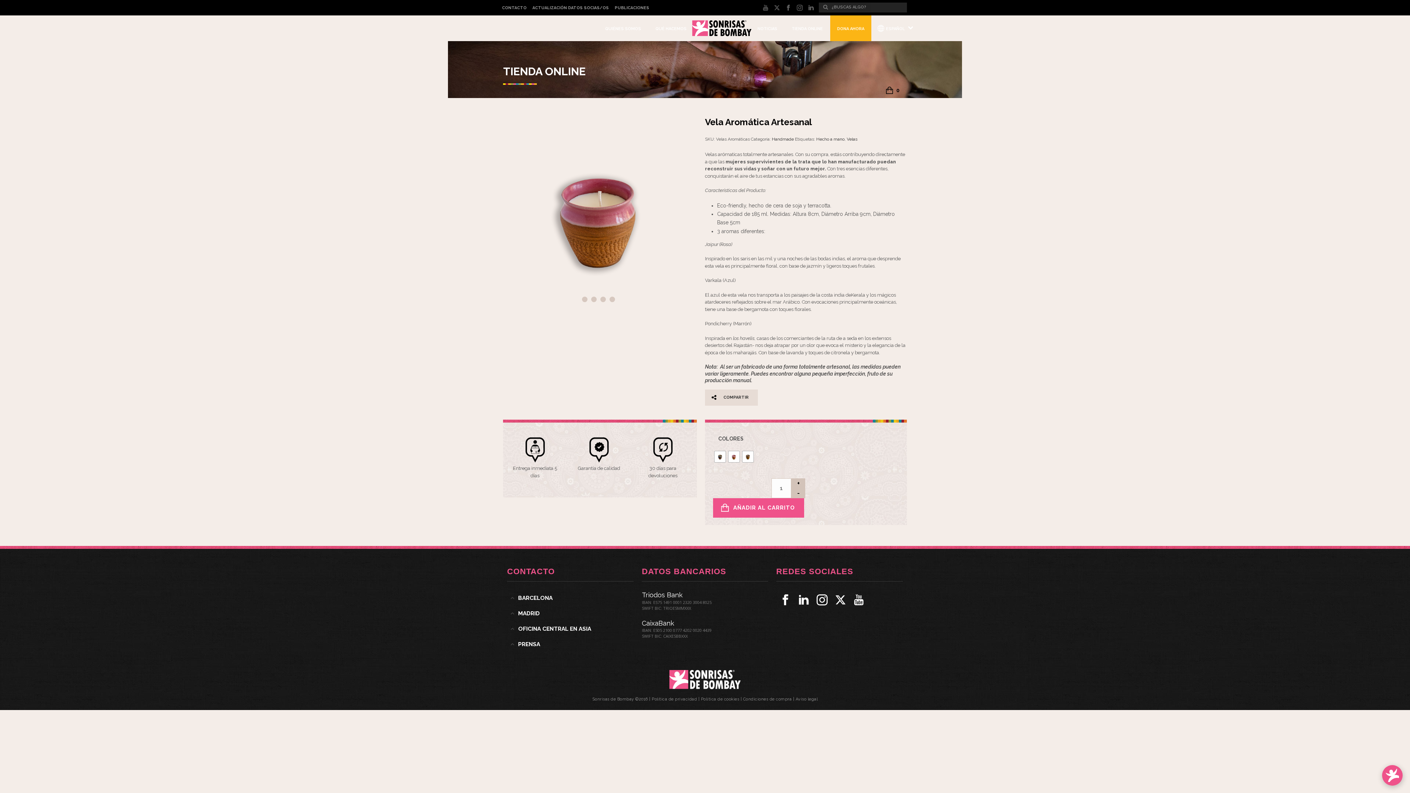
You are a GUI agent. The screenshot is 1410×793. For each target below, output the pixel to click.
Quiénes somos (623, 28)
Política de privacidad (674, 699)
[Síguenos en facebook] (785, 600)
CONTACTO (514, 8)
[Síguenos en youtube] (859, 600)
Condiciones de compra (767, 699)
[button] (682, 131)
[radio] (720, 456)
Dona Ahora (850, 28)
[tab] (570, 598)
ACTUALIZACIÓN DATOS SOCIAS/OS (570, 8)
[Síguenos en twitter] (840, 600)
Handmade (783, 139)
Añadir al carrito (764, 507)
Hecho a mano (830, 139)
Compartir (736, 397)
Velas (852, 139)
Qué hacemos (671, 28)
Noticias (767, 28)
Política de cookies (720, 699)
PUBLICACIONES (632, 8)
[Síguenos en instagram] (822, 600)
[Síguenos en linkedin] (804, 600)
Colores (731, 439)
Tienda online (807, 28)
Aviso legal (807, 699)
